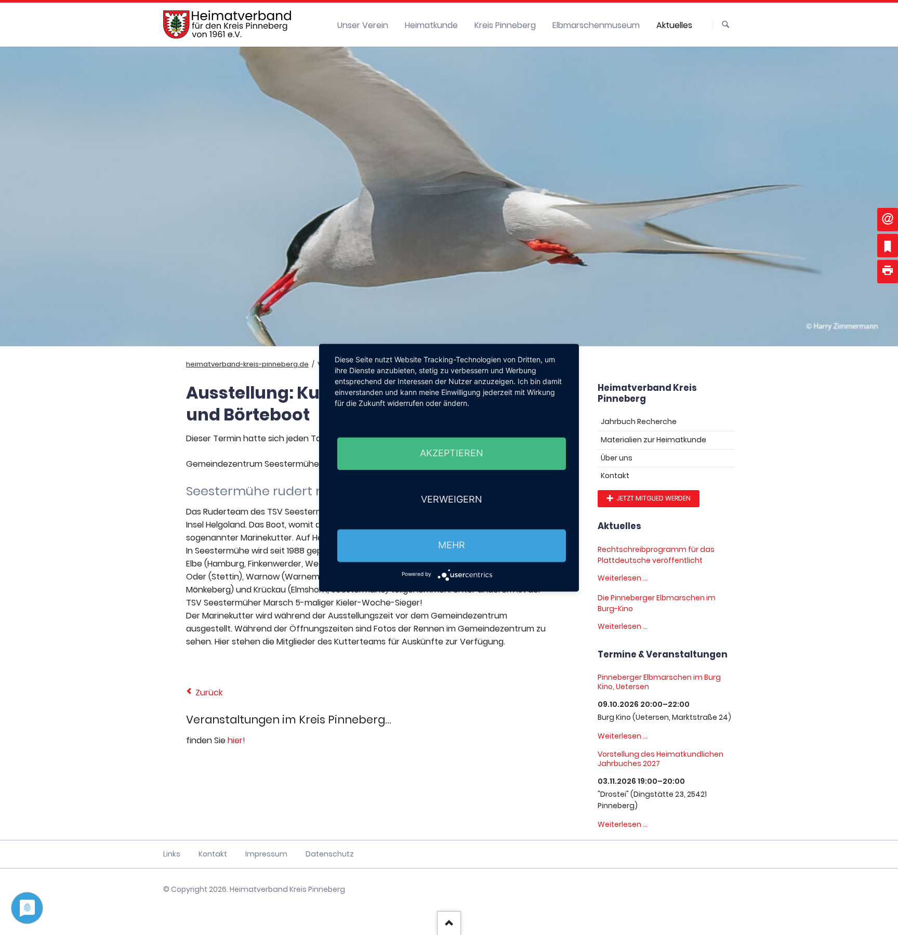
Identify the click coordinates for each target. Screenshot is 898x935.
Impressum (266, 854)
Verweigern (451, 499)
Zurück (208, 693)
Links (171, 854)
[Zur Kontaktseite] (887, 219)
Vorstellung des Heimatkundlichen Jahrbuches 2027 (660, 759)
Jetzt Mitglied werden (653, 498)
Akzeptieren (451, 453)
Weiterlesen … (623, 578)
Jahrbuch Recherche (639, 421)
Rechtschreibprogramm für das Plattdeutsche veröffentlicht (656, 554)
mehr (451, 545)
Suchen (725, 25)
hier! (236, 740)
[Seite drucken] (887, 271)
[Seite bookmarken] (887, 245)
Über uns (616, 458)
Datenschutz (330, 854)
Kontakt (615, 475)
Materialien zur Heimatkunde (653, 439)
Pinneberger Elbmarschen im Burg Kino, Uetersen (659, 682)
